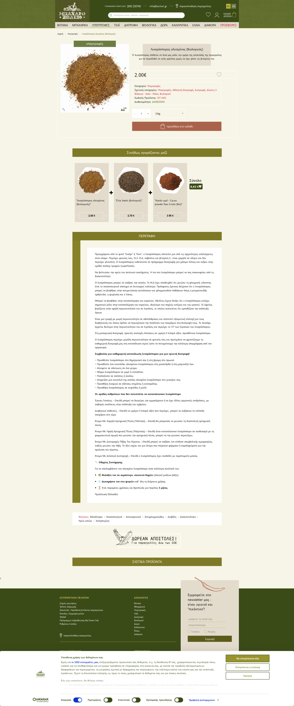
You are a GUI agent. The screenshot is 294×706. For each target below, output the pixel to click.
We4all (63, 616)
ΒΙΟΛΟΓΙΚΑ (149, 25)
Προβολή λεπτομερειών (202, 700)
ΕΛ (228, 6)
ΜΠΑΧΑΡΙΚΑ (80, 25)
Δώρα (136, 623)
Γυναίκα (195, 631)
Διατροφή (138, 616)
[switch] (108, 699)
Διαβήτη (172, 516)
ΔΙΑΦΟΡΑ (210, 25)
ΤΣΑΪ (117, 25)
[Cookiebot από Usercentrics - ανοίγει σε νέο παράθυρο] (40, 700)
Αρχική (60, 33)
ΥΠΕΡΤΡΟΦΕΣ (101, 25)
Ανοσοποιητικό (114, 516)
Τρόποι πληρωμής (68, 606)
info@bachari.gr (158, 6)
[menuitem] (62, 25)
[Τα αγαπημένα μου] (208, 14)
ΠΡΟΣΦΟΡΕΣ (228, 25)
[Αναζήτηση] (111, 15)
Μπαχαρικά (139, 606)
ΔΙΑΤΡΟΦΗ (131, 25)
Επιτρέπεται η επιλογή (248, 667)
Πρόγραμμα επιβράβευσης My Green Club (79, 620)
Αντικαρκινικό (133, 516)
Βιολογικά (138, 620)
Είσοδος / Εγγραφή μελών (72, 613)
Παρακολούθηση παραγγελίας (195, 6)
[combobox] (146, 15)
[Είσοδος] (217, 16)
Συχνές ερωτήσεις (68, 603)
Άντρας (211, 631)
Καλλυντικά (139, 627)
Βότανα (137, 603)
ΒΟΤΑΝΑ (62, 25)
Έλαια (136, 630)
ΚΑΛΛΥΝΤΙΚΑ (180, 25)
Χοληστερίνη (102, 520)
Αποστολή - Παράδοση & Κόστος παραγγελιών (81, 610)
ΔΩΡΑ (164, 25)
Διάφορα (138, 634)
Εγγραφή (210, 638)
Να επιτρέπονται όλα (247, 658)
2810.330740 (134, 6)
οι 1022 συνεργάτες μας (85, 662)
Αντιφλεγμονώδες (154, 516)
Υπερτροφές (73, 33)
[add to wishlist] (219, 75)
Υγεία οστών (85, 520)
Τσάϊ (136, 613)
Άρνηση (247, 676)
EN (233, 6)
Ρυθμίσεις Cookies (68, 623)
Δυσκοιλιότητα (188, 516)
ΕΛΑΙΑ (196, 25)
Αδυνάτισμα (96, 516)
